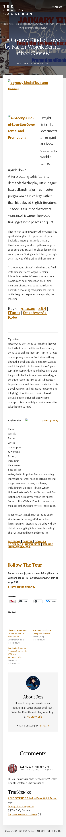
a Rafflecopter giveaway (21, 586)
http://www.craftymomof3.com (22, 814)
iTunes (14, 312)
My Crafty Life (34, 716)
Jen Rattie (44, 725)
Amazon (28, 308)
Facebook (14, 541)
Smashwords (35, 312)
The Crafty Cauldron (18, 10)
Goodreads (15, 544)
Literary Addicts (19, 547)
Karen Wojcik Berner (35, 767)
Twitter (28, 541)
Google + (40, 541)
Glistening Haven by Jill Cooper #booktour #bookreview (17, 634)
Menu (58, 7)
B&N (42, 308)
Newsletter (33, 544)
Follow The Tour (25, 565)
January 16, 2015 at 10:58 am (37, 770)
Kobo (12, 317)
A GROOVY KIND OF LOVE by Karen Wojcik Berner (32, 798)
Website (48, 544)
